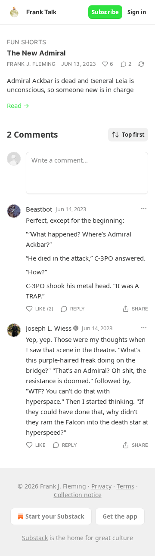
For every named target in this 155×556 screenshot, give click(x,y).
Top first (133, 134)
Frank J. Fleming (31, 64)
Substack (35, 538)
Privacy (101, 486)
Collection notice (78, 495)
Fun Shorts (26, 42)
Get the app (119, 516)
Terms (125, 486)
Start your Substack (54, 516)
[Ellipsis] (144, 208)
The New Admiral (36, 53)
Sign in (136, 12)
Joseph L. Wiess (48, 328)
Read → (18, 105)
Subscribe (105, 12)
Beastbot (39, 209)
